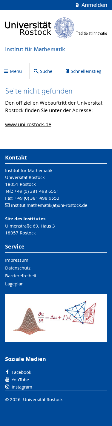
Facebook (21, 372)
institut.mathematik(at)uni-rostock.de (49, 205)
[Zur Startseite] (56, 28)
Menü (16, 71)
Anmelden (93, 4)
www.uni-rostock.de (28, 124)
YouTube (20, 380)
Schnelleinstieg (86, 71)
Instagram (22, 387)
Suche (46, 71)
